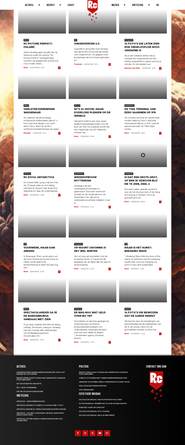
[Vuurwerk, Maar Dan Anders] (42, 226)
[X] (92, 433)
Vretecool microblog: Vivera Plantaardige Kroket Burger (41, 409)
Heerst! (127, 309)
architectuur (129, 105)
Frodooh (78, 64)
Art (76, 40)
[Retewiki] (107, 433)
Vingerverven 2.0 (87, 43)
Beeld (26, 40)
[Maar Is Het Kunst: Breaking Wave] (143, 226)
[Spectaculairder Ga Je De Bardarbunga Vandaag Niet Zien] (42, 290)
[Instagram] (85, 433)
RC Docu (27, 174)
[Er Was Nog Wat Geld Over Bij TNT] (92, 290)
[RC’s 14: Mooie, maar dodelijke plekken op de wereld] (92, 87)
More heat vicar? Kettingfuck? (92, 407)
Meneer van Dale (132, 68)
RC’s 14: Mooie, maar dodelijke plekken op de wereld (92, 112)
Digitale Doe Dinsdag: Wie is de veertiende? (97, 415)
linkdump (78, 309)
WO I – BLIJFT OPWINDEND (26, 387)
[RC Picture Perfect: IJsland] (42, 22)
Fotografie (129, 40)
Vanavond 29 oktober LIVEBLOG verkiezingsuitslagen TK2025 (104, 382)
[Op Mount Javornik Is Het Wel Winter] (92, 226)
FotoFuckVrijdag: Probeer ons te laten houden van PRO (103, 403)
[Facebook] (78, 433)
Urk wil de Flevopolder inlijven (30, 391)
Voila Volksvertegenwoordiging (93, 386)
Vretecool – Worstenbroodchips (31, 401)
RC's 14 (77, 105)
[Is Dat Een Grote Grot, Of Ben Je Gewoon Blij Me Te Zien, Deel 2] (143, 155)
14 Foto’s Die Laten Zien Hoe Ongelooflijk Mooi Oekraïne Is (141, 47)
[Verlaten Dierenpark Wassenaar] (42, 87)
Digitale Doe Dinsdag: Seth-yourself (94, 411)
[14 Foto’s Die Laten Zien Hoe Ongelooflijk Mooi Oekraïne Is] (143, 22)
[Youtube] (100, 433)
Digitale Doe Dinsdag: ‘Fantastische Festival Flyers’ (100, 400)
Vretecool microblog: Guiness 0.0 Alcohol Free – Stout (40, 405)
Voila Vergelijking (86, 390)
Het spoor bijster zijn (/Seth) (29, 384)
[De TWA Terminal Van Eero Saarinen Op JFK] (143, 87)
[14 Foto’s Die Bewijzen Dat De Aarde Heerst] (143, 290)
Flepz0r (27, 133)
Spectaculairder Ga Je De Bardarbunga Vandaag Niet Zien (40, 316)
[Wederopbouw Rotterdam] (92, 155)
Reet (26, 68)
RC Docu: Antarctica (39, 177)
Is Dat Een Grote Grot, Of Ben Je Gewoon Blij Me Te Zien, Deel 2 (141, 180)
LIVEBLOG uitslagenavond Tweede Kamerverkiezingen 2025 (103, 378)
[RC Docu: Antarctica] (42, 155)
